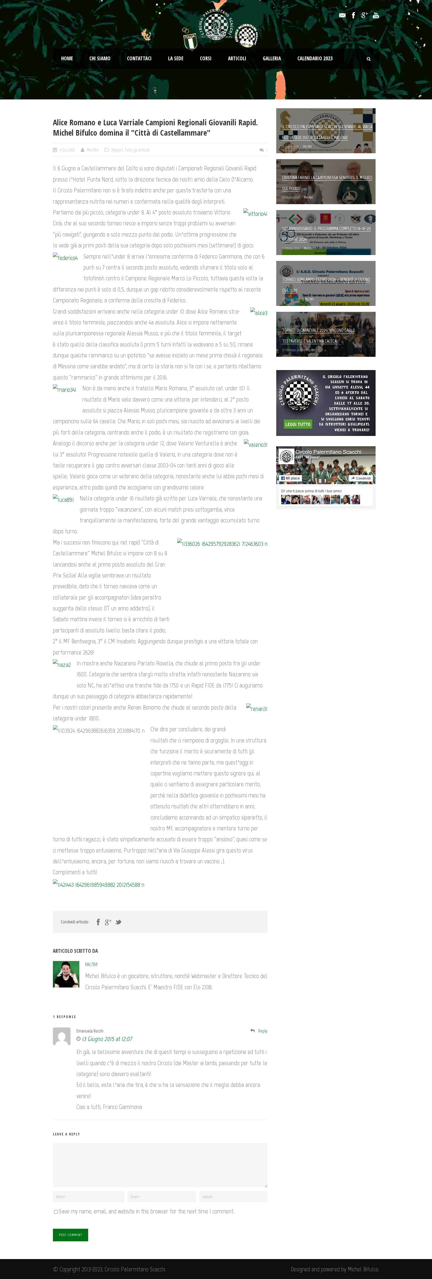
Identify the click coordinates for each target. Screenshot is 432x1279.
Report (117, 150)
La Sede (175, 58)
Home (67, 58)
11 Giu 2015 (67, 150)
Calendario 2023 (315, 58)
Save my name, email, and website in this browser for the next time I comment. (146, 1211)
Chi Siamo (99, 58)
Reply (262, 1031)
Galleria (272, 58)
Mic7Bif (93, 150)
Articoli (237, 58)
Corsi (206, 58)
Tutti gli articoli (137, 150)
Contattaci (139, 58)
